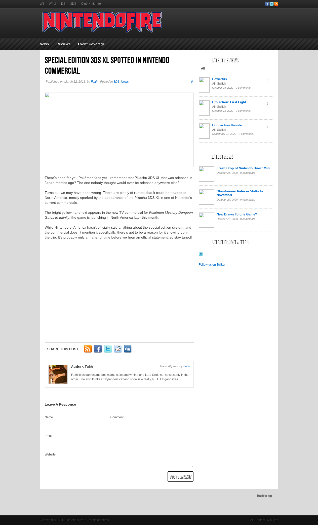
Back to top (264, 495)
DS (63, 3)
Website (50, 454)
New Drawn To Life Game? (237, 214)
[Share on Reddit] (118, 352)
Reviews (63, 44)
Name (49, 417)
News (44, 44)
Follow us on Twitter (212, 264)
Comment (116, 417)
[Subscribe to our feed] (276, 4)
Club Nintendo (91, 3)
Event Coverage (91, 44)
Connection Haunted (227, 125)
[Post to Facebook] (98, 352)
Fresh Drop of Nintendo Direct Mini (243, 168)
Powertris (219, 79)
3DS (73, 3)
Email (48, 436)
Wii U (52, 3)
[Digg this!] (128, 352)
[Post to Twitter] (108, 352)
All (203, 68)
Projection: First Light (229, 102)
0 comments (243, 87)
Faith (94, 81)
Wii (42, 3)
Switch (221, 83)
